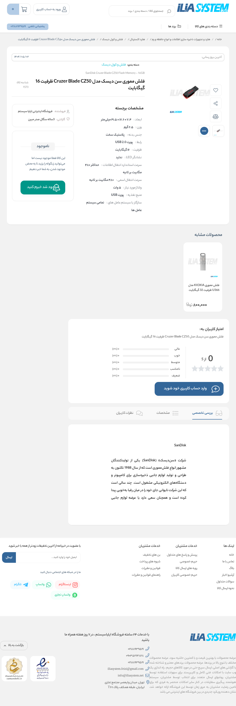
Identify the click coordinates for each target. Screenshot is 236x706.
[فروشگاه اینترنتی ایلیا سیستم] (203, 7)
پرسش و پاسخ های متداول (182, 555)
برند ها (172, 26)
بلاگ (231, 568)
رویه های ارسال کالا (186, 568)
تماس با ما (228, 561)
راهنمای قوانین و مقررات (146, 575)
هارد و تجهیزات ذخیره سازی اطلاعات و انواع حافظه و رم (180, 39)
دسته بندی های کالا (206, 26)
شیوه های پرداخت (149, 561)
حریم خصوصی (188, 561)
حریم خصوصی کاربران (184, 575)
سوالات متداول (225, 581)
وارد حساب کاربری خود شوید (185, 389)
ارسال (9, 557)
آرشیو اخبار (228, 575)
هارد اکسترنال (136, 39)
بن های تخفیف (151, 555)
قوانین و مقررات (151, 568)
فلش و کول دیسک (111, 39)
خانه (218, 39)
